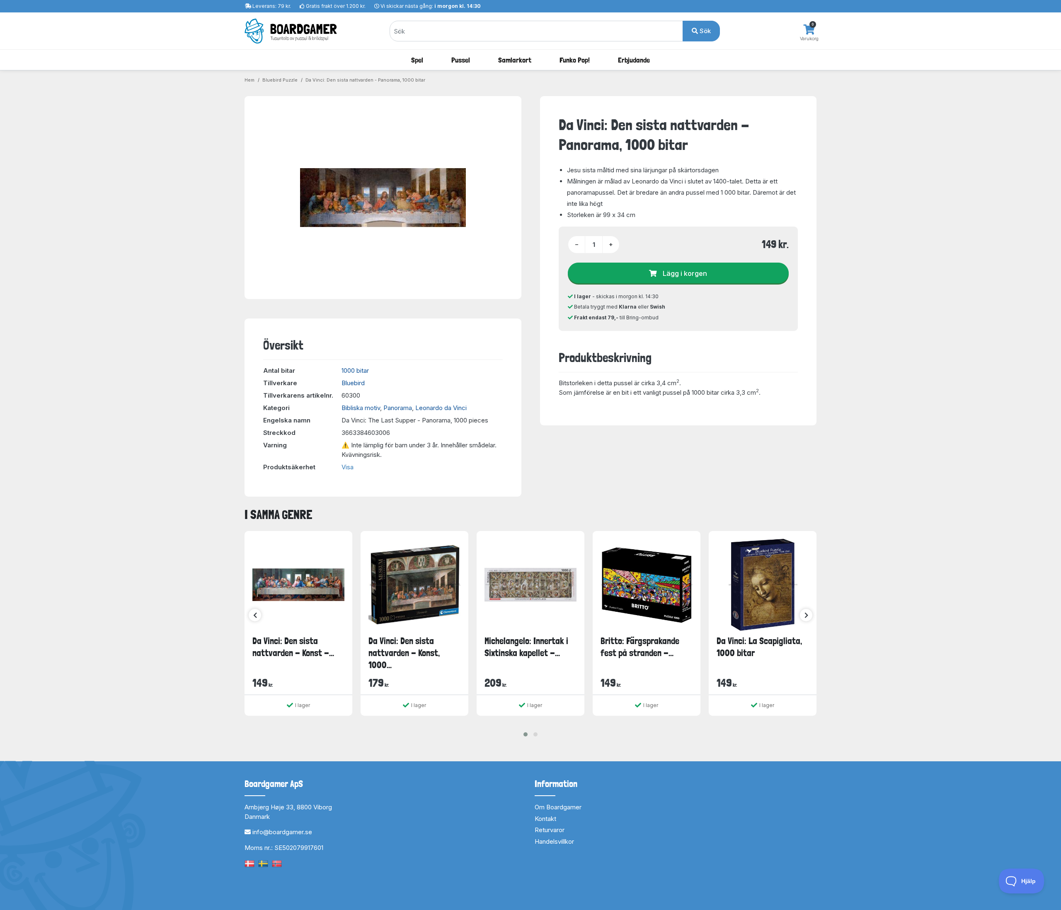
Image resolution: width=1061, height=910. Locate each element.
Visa (348, 467)
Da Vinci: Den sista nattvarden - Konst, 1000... (404, 653)
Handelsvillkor (554, 841)
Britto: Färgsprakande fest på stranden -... (640, 646)
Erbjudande (634, 60)
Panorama (397, 408)
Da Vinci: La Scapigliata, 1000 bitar (759, 646)
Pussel (460, 60)
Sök (704, 31)
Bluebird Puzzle (280, 80)
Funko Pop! (575, 60)
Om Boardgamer (558, 807)
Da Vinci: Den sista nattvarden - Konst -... (293, 646)
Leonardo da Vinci (441, 408)
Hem (249, 80)
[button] (525, 734)
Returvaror (549, 830)
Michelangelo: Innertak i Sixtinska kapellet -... (526, 646)
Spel (417, 60)
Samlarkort (514, 60)
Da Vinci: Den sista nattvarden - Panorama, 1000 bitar (365, 80)
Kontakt (545, 819)
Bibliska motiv (361, 408)
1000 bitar (355, 370)
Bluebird (353, 383)
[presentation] (255, 615)
